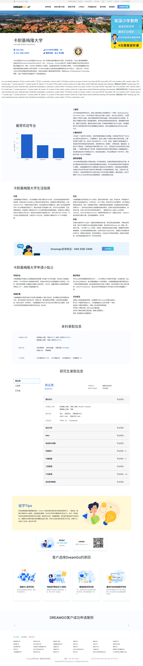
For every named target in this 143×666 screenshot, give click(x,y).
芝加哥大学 (116, 641)
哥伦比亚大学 (36, 641)
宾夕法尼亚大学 (37, 644)
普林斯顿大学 (16, 641)
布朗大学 (75, 646)
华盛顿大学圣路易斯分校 (39, 646)
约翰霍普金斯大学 (57, 644)
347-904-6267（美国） (22, 1)
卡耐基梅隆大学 (17, 652)
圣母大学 (15, 649)
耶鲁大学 (95, 641)
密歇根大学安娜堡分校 (118, 649)
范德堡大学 (56, 646)
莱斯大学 (115, 646)
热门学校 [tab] (16, 637)
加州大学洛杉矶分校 (38, 649)
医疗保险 (97, 1)
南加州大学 (56, 652)
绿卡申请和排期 (126, 1)
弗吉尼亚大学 (36, 652)
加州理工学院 (116, 644)
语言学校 (80, 1)
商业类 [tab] (18, 381)
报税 (103, 1)
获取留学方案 (123, 7)
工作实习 (109, 1)
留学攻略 (103, 7)
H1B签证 (116, 1)
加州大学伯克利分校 (78, 649)
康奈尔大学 (96, 646)
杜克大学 (95, 644)
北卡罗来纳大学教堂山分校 (120, 652)
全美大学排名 (88, 1)
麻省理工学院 (56, 641)
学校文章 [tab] (31, 637)
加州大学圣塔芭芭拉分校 (99, 652)
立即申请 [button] (107, 249)
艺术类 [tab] (17, 391)
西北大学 (75, 644)
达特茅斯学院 (16, 646)
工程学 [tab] (17, 386)
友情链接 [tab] (24, 637)
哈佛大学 (75, 641)
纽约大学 (75, 652)
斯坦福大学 (16, 644)
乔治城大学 (96, 649)
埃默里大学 (56, 649)
